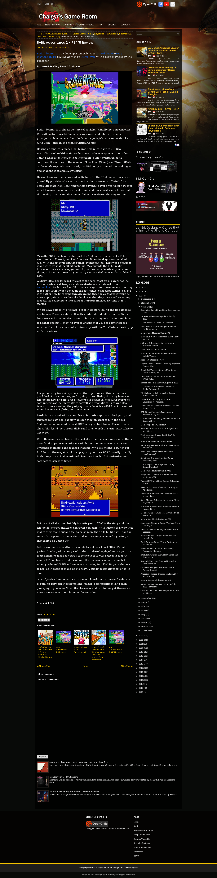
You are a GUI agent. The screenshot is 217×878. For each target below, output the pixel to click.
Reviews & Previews (53, 24)
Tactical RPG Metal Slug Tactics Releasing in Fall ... (160, 482)
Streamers (112, 24)
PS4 (39, 36)
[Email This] (39, 620)
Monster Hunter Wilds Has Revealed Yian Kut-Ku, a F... (160, 514)
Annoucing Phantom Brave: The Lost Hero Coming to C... (160, 524)
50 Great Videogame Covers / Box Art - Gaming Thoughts (78, 762)
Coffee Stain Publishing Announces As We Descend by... (160, 419)
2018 (141, 655)
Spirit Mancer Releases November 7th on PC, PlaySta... (160, 501)
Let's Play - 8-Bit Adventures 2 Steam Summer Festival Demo (45, 652)
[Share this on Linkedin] (53, 614)
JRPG (90, 33)
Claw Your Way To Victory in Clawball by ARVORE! (159, 338)
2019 (141, 651)
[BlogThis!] (42, 620)
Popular (42, 757)
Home (39, 4)
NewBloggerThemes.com (125, 874)
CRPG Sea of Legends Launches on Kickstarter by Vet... (157, 413)
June (143, 610)
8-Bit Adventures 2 (54, 33)
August (144, 602)
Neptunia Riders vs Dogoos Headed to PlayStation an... (158, 562)
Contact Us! (126, 24)
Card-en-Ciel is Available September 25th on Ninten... (160, 591)
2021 (141, 643)
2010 (141, 688)
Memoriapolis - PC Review (153, 424)
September (146, 598)
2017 (141, 659)
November (146, 302)
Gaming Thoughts (142, 839)
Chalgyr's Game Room (106, 867)
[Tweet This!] (47, 614)
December (146, 298)
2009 (141, 692)
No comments (62, 47)
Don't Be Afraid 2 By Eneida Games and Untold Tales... (159, 354)
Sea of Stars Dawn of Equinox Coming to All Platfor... (159, 488)
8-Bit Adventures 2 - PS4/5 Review (65, 42)
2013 (141, 676)
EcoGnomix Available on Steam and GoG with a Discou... (159, 495)
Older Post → (127, 666)
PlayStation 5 (125, 33)
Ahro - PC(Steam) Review (152, 359)
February (145, 626)
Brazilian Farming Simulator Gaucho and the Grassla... (159, 556)
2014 (141, 672)
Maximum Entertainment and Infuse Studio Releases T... (157, 387)
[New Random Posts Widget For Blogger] (177, 145)
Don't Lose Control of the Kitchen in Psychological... (157, 452)
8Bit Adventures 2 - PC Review (63, 650)
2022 (141, 639)
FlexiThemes (95, 874)
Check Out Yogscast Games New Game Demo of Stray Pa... (159, 371)
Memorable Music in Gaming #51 (156, 580)
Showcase (138, 851)
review (51, 36)
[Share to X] (45, 620)
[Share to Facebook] (48, 620)
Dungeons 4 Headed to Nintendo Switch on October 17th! (159, 475)
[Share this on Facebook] (44, 614)
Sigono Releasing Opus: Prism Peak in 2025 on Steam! (158, 585)
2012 (141, 680)
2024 (141, 295)
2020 (141, 647)
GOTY (101, 24)
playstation (99, 33)
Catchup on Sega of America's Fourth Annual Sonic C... (157, 568)
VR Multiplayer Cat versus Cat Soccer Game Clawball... (158, 394)
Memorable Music (142, 847)
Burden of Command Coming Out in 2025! (159, 382)
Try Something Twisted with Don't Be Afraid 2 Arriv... (158, 436)
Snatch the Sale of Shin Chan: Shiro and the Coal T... (160, 311)
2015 (141, 668)
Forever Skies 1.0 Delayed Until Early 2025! (158, 317)
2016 (141, 663)
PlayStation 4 (112, 33)
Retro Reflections (142, 843)
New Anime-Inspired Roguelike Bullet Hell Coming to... (158, 327)
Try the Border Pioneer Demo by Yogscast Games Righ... (160, 364)
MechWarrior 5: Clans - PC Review (157, 322)
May (143, 614)
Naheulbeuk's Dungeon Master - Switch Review (74, 791)
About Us (49, 4)
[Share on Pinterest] (50, 614)
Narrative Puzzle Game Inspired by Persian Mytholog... (157, 549)
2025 (141, 291)
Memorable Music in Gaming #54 (156, 333)
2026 (141, 287)
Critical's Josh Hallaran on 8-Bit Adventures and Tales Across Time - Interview (98, 653)
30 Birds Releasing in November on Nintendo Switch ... (157, 344)
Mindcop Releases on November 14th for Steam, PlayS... (160, 406)
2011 (141, 684)
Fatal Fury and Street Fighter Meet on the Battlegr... (159, 530)
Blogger (134, 867)
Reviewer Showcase (87, 24)
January (145, 630)
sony (58, 36)
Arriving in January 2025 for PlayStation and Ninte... (159, 429)
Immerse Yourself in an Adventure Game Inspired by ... (160, 507)
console (67, 33)
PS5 (44, 36)
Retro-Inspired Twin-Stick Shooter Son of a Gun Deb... (160, 446)
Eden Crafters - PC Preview (153, 349)
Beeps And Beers (142, 834)
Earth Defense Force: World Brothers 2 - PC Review (159, 543)
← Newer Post (43, 666)
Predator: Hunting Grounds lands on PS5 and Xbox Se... (159, 575)
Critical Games (79, 33)
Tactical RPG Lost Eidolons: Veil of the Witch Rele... (158, 377)
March (144, 622)
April (143, 618)
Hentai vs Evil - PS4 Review (63, 776)
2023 (141, 635)
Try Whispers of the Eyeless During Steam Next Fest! (157, 465)
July (143, 606)
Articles (69, 24)
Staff (136, 826)
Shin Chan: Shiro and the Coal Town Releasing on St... (157, 459)
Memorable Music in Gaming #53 (156, 470)
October (145, 306)
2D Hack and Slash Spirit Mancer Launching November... (156, 400)
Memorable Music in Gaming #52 (156, 519)
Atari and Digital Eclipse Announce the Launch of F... (158, 537)
